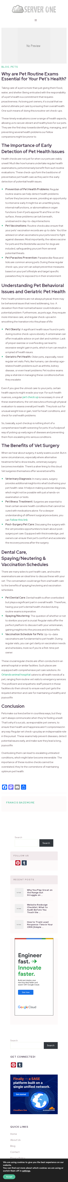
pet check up (30, 397)
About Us (15, 1139)
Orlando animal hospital (16, 674)
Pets (14, 66)
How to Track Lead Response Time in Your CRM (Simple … (40, 924)
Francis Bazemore (20, 802)
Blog (5, 66)
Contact (15, 1151)
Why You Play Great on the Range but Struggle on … (39, 892)
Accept (9, 1177)
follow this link (19, 520)
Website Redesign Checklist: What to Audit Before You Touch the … (37, 908)
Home (13, 1133)
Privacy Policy (17, 1157)
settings (26, 1170)
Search (18, 837)
